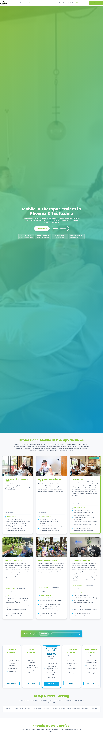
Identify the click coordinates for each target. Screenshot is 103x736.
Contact (70, 3)
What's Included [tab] (10, 509)
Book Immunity (91, 684)
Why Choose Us (60, 3)
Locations (49, 3)
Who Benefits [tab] (9, 512)
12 (71, 634)
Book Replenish (11, 684)
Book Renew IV (51, 683)
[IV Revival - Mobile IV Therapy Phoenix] (4, 3)
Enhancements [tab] (21, 509)
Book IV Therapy (95, 3)
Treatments (38, 3)
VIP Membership (81, 3)
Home (15, 3)
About (22, 3)
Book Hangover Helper (71, 682)
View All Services (42, 228)
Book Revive (31, 684)
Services (29, 3)
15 (79, 634)
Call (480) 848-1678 (59, 228)
